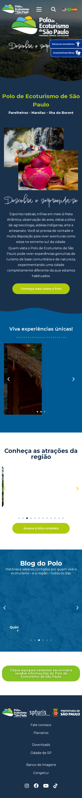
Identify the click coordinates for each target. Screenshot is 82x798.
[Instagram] (26, 785)
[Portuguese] (69, 9)
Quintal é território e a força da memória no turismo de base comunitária (41, 628)
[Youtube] (46, 785)
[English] (64, 9)
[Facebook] (36, 785)
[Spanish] (74, 9)
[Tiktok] (55, 785)
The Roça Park (41, 510)
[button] (37, 411)
